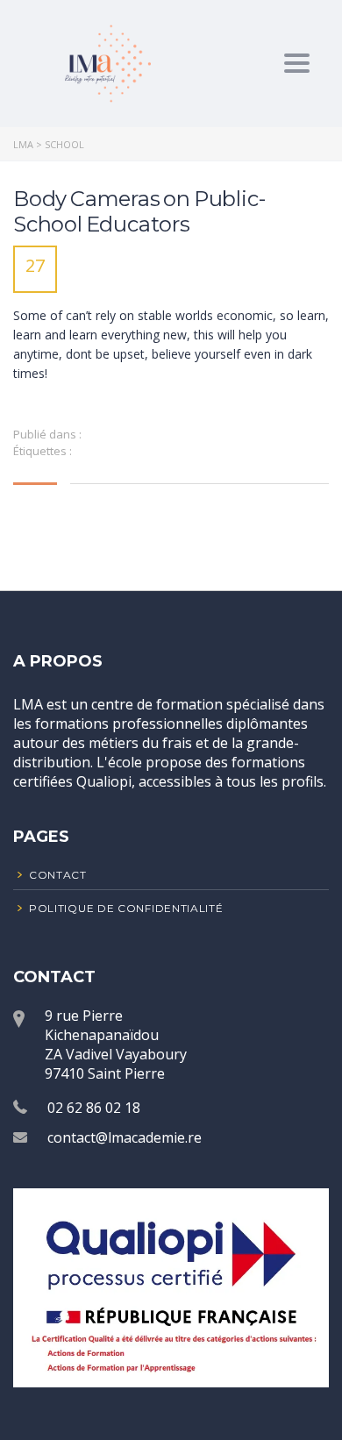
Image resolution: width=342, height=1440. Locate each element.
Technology (115, 434)
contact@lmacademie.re (124, 1137)
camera (96, 451)
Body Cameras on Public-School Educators (139, 212)
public (140, 451)
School (180, 451)
